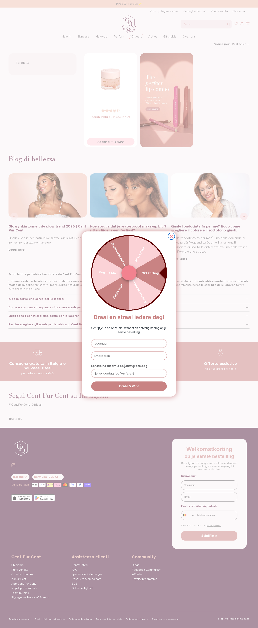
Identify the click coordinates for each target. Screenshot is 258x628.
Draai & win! (129, 386)
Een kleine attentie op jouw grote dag (119, 366)
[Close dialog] (171, 236)
